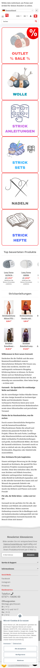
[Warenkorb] (35, 16)
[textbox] (17, 10)
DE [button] (25, 16)
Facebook (6, 578)
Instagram (6, 582)
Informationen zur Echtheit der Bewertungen (18, 665)
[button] (31, 16)
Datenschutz (17, 643)
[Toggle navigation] (3, 15)
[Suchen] (36, 21)
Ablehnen (20, 660)
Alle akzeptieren (20, 649)
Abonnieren (30, 555)
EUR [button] (17, 16)
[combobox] (17, 10)
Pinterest (5, 585)
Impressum (7, 643)
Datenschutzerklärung (12, 544)
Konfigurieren (20, 654)
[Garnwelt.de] (7, 15)
